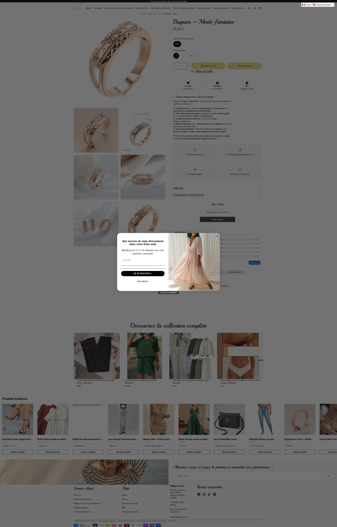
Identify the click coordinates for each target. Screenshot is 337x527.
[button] (317, 5)
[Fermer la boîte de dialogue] (217, 235)
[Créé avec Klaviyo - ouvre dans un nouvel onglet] (168, 292)
